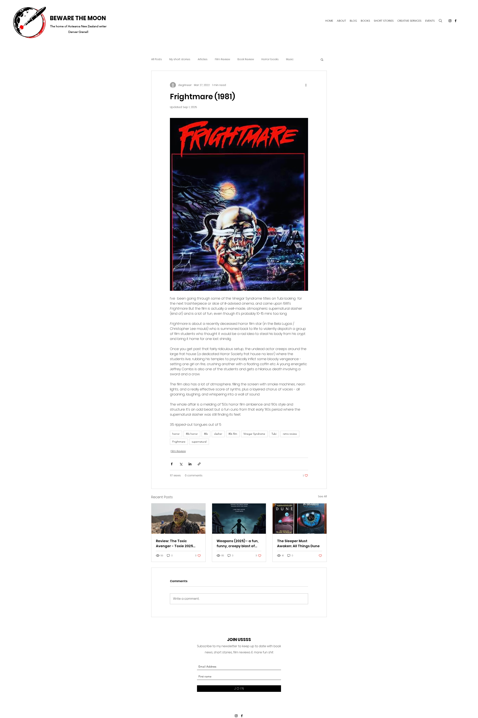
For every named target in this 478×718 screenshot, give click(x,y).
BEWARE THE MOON (78, 18)
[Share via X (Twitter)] (181, 464)
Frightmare (178, 441)
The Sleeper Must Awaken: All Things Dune (298, 543)
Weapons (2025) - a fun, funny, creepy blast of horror (237, 543)
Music (290, 59)
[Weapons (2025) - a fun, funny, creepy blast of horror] (239, 518)
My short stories (179, 59)
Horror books (270, 59)
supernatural (199, 441)
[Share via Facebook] (171, 464)
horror (176, 433)
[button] (322, 59)
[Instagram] (450, 21)
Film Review (222, 59)
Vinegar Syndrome (254, 433)
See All (322, 496)
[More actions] (306, 85)
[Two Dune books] (300, 518)
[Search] (440, 21)
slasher (218, 433)
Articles (202, 59)
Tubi (274, 433)
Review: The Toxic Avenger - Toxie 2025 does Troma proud (174, 543)
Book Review (246, 59)
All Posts (156, 59)
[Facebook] (455, 21)
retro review (290, 433)
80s (206, 433)
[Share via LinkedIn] (190, 464)
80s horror (192, 433)
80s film (233, 433)
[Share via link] (199, 464)
